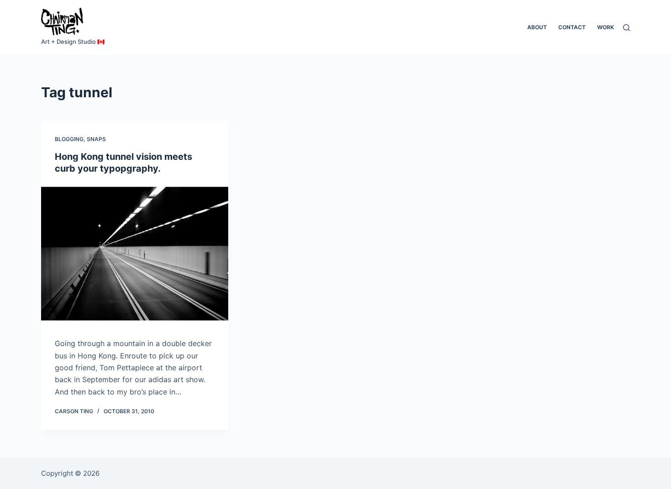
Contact (572, 27)
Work (605, 27)
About (537, 27)
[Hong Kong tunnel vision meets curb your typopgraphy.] (134, 254)
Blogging (69, 139)
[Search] (626, 27)
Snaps (96, 139)
